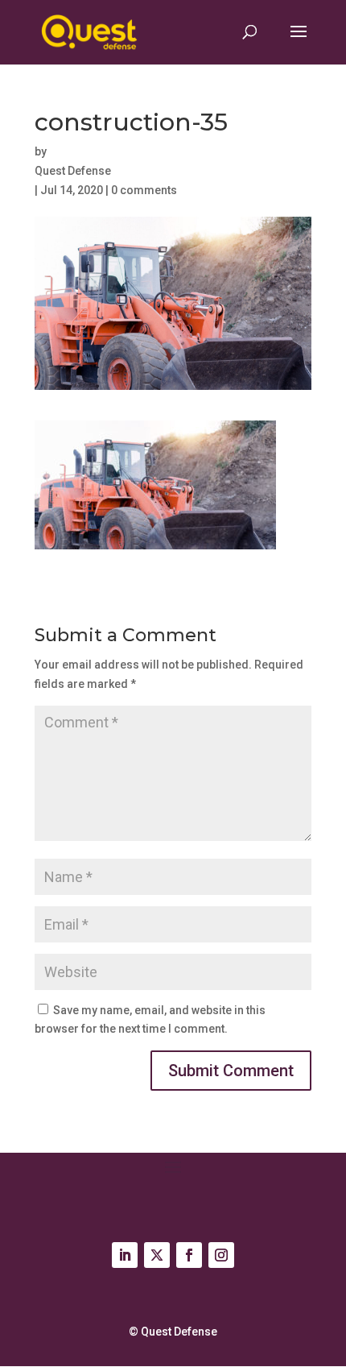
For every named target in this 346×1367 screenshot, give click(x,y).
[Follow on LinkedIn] (125, 1255)
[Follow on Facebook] (189, 1255)
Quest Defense (73, 170)
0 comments (144, 190)
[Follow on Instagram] (221, 1255)
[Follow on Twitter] (157, 1255)
